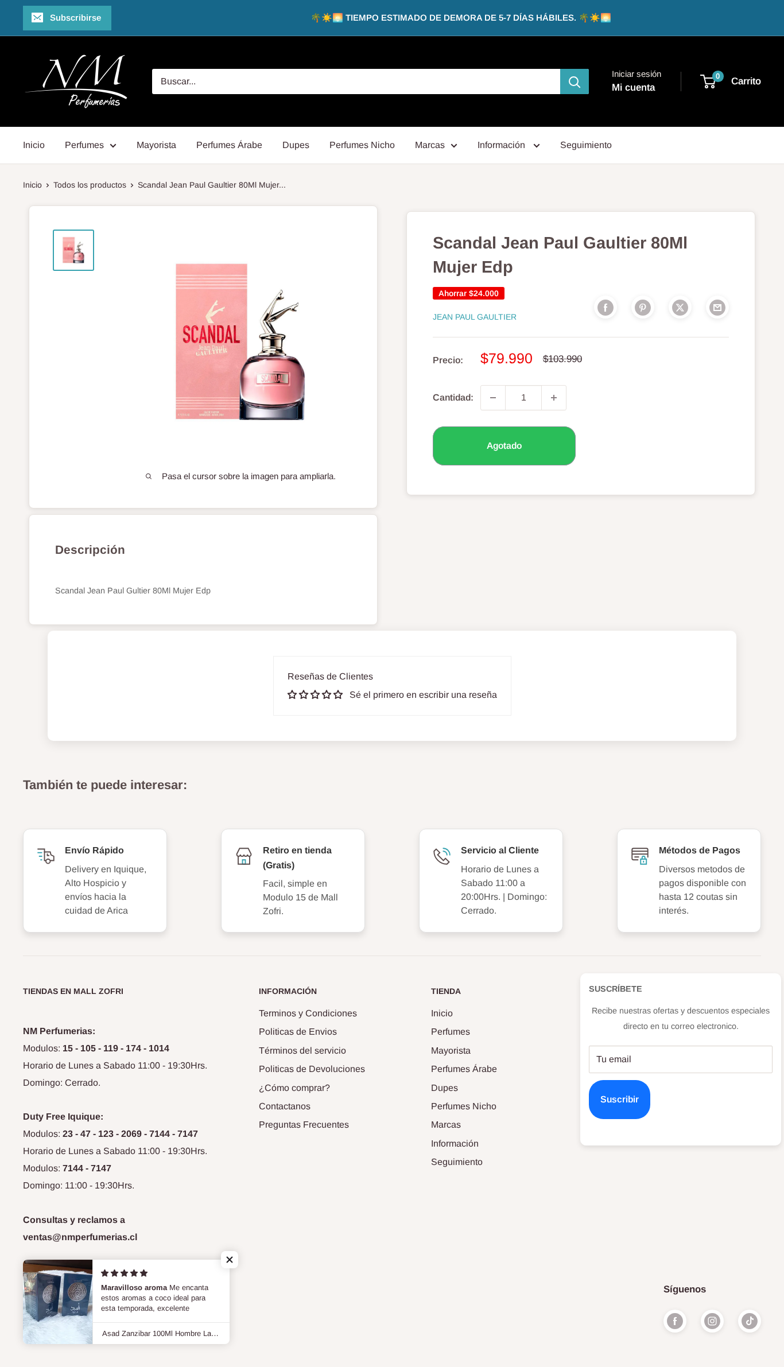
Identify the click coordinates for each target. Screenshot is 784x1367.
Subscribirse (75, 17)
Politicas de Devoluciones (312, 1069)
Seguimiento (586, 145)
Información (502, 145)
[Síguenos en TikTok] (750, 1321)
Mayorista (156, 145)
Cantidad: (453, 397)
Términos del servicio (302, 1050)
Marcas (430, 145)
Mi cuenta (633, 87)
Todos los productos (89, 184)
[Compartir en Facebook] (605, 307)
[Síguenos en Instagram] (712, 1321)
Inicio (34, 145)
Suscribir (619, 1099)
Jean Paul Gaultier (475, 316)
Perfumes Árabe (229, 145)
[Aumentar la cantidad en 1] (554, 398)
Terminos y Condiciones (308, 1013)
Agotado (504, 446)
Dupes (295, 145)
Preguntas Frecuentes (304, 1124)
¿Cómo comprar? (294, 1088)
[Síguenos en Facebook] (675, 1321)
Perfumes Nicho (362, 145)
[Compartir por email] (717, 307)
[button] (229, 1259)
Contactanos (285, 1106)
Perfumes (84, 145)
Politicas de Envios (298, 1031)
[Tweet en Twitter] (680, 307)
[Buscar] (574, 81)
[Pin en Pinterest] (643, 307)
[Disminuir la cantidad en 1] (493, 398)
